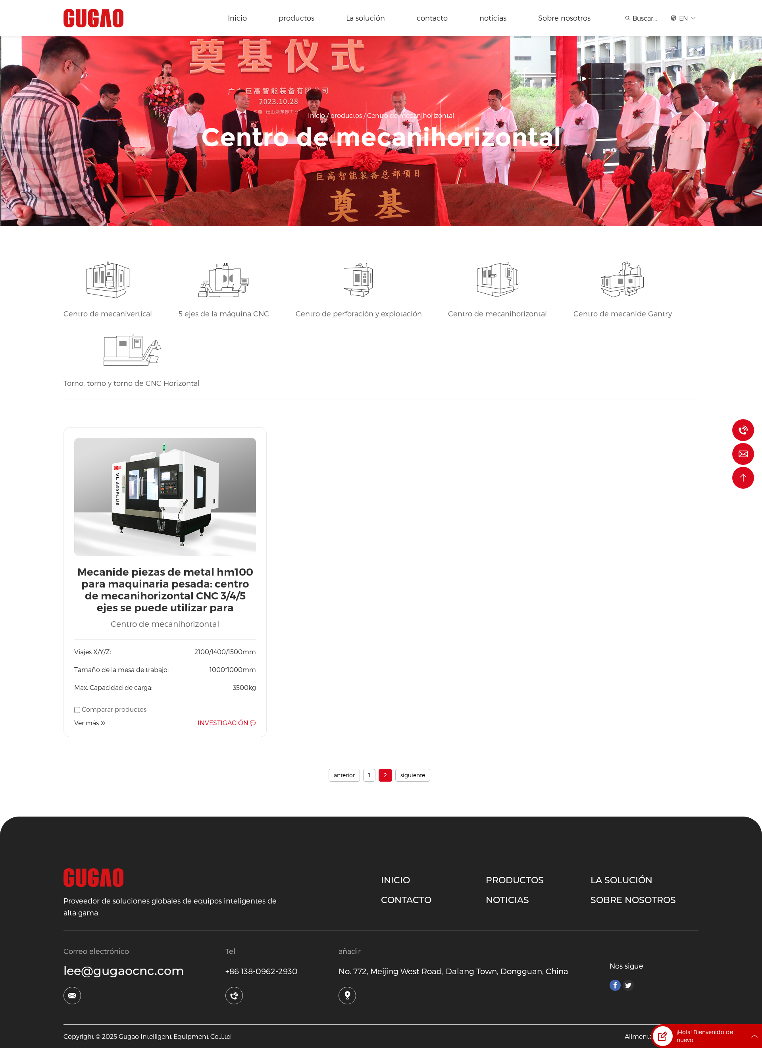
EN (683, 18)
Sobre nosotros (564, 17)
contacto (432, 17)
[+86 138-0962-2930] (743, 430)
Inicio (237, 17)
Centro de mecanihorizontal (410, 115)
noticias (492, 17)
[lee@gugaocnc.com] (743, 454)
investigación (223, 722)
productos (296, 17)
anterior (344, 775)
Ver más (86, 722)
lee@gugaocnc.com (124, 971)
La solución (365, 17)
